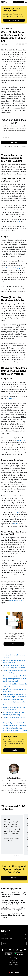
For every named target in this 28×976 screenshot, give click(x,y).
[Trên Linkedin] (20, 44)
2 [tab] (12, 855)
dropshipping (11, 398)
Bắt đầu (14, 750)
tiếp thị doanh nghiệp (15, 600)
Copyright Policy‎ (13, 964)
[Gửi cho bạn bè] (26, 44)
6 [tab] (20, 855)
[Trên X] (23, 44)
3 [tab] (14, 855)
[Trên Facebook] (17, 44)
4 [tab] (16, 855)
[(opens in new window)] (9, 953)
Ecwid (17, 512)
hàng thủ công (21, 440)
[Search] (25, 943)
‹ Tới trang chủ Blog (6, 28)
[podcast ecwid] (6, 950)
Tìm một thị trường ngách (14, 268)
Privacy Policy (13, 958)
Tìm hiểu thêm (14, 644)
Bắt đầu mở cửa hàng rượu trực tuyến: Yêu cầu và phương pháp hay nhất (14, 702)
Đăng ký (14, 142)
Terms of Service (13, 962)
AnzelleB (7, 819)
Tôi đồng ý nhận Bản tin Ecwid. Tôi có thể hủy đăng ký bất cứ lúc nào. (14, 147)
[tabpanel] (12, 834)
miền (18, 221)
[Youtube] (25, 950)
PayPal (15, 524)
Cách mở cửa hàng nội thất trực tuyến (15, 676)
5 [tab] (18, 855)
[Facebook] (14, 950)
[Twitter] (17, 950)
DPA (13, 960)
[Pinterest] (10, 950)
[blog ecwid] (2, 950)
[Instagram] (21, 950)
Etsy (14, 447)
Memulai (18, 2)
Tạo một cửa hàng (14, 20)
